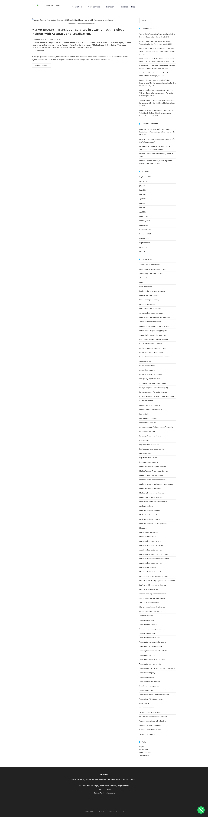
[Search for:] (157, 20)
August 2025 (143, 181)
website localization (146, 708)
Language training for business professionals (156, 427)
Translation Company (147, 673)
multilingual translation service (150, 550)
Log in (141, 746)
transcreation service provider (150, 629)
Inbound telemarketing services (150, 409)
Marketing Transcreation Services (151, 493)
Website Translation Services (150, 730)
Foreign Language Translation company (153, 387)
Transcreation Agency (147, 620)
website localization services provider (153, 717)
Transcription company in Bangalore (152, 642)
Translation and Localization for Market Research (157, 668)
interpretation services (147, 423)
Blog (133, 7)
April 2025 (142, 199)
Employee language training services (152, 348)
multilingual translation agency (150, 541)
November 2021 (145, 234)
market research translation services (152, 480)
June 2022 (142, 203)
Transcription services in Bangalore (152, 659)
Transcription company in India (150, 646)
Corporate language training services (152, 335)
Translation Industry (146, 677)
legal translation (145, 453)
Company (110, 7)
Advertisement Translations (149, 265)
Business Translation (147, 304)
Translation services (146, 690)
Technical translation (147, 616)
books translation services (149, 295)
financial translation (146, 361)
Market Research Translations (105, 45)
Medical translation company (149, 510)
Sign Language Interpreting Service (152, 607)
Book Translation (145, 287)
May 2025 (142, 194)
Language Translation (147, 431)
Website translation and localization (152, 721)
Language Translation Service (150, 436)
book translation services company (152, 291)
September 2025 (145, 177)
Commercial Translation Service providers (154, 317)
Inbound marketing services (149, 405)
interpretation (144, 414)
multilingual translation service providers (154, 558)
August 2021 (143, 247)
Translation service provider (149, 681)
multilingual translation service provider (153, 554)
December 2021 (145, 229)
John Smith (143, 129)
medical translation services (149, 519)
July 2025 (142, 186)
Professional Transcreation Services (152, 585)
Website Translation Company (150, 725)
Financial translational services (150, 374)
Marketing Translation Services (150, 497)
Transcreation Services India (149, 637)
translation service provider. (149, 686)
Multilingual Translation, (148, 567)
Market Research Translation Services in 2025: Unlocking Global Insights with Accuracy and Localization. (78, 31)
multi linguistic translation (148, 532)
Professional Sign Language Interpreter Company (157, 580)
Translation (77, 7)
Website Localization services (150, 712)
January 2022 (144, 225)
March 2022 (143, 216)
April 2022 (142, 212)
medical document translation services (153, 501)
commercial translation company (151, 313)
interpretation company (148, 418)
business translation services (150, 308)
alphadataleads (40, 39)
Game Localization (146, 401)
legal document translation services (152, 449)
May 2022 (142, 207)
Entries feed (143, 749)
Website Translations (147, 734)
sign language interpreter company (152, 598)
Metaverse (143, 528)
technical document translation (150, 611)
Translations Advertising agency (151, 699)
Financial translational (147, 366)
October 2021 (144, 238)
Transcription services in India (150, 664)
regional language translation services (153, 594)
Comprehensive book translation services (154, 326)
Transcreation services (147, 633)
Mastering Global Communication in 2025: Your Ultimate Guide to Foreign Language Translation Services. (156, 93)
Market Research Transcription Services (79, 42)
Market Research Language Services (48, 42)
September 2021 (145, 243)
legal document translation (149, 444)
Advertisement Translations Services (152, 269)
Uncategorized (144, 703)
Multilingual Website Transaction (151, 572)
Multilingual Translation (147, 537)
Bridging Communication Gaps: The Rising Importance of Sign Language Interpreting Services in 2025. (157, 83)
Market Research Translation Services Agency (73, 45)
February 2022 (144, 221)
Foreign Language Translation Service (153, 392)
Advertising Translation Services (151, 273)
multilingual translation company (151, 545)
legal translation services (148, 462)
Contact (124, 7)
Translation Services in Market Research (75, 47)
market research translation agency (110, 42)
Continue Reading (40, 65)
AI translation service (147, 278)
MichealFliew (144, 139)
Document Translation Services (150, 344)
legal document (145, 440)
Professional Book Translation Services (153, 576)
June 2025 (142, 190)
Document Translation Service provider (153, 339)
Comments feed (145, 752)
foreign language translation (149, 379)
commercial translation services (150, 322)
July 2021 (142, 251)
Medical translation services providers (153, 523)
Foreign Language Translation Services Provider (156, 396)
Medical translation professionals (151, 515)
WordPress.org (144, 755)
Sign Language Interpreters (149, 602)
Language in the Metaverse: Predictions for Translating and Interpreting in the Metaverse (157, 132)
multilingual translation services (150, 563)
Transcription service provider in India (153, 651)
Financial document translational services (154, 357)
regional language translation (150, 589)
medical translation (146, 506)
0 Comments (39, 50)
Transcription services (147, 655)
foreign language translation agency (152, 383)
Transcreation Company (148, 624)
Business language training (149, 300)
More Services (94, 7)
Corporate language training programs (153, 330)
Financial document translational (151, 352)
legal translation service (148, 458)
